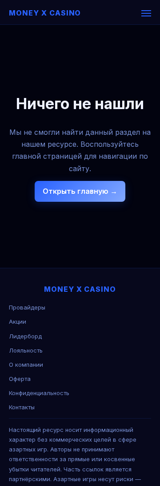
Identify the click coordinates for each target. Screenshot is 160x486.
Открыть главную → (80, 191)
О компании (26, 364)
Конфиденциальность (39, 392)
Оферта (20, 378)
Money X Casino (45, 12)
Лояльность (26, 350)
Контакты (22, 407)
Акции (17, 321)
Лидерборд (25, 336)
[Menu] (146, 13)
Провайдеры (27, 307)
